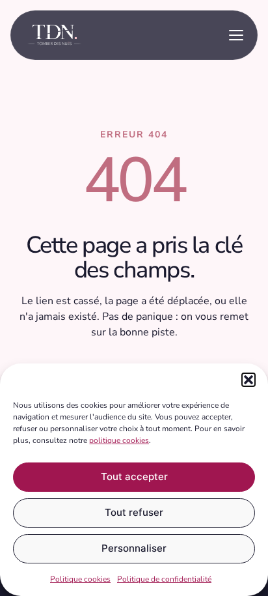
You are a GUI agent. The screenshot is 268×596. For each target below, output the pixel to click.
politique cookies (119, 440)
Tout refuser (134, 512)
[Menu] (236, 35)
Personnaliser (134, 548)
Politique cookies (80, 579)
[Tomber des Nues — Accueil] (54, 35)
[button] (248, 379)
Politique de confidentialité (164, 579)
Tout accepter (134, 476)
